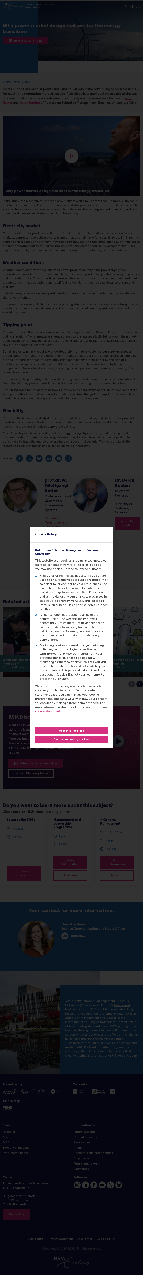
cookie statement (47, 711)
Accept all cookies (71, 730)
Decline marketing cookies (71, 739)
